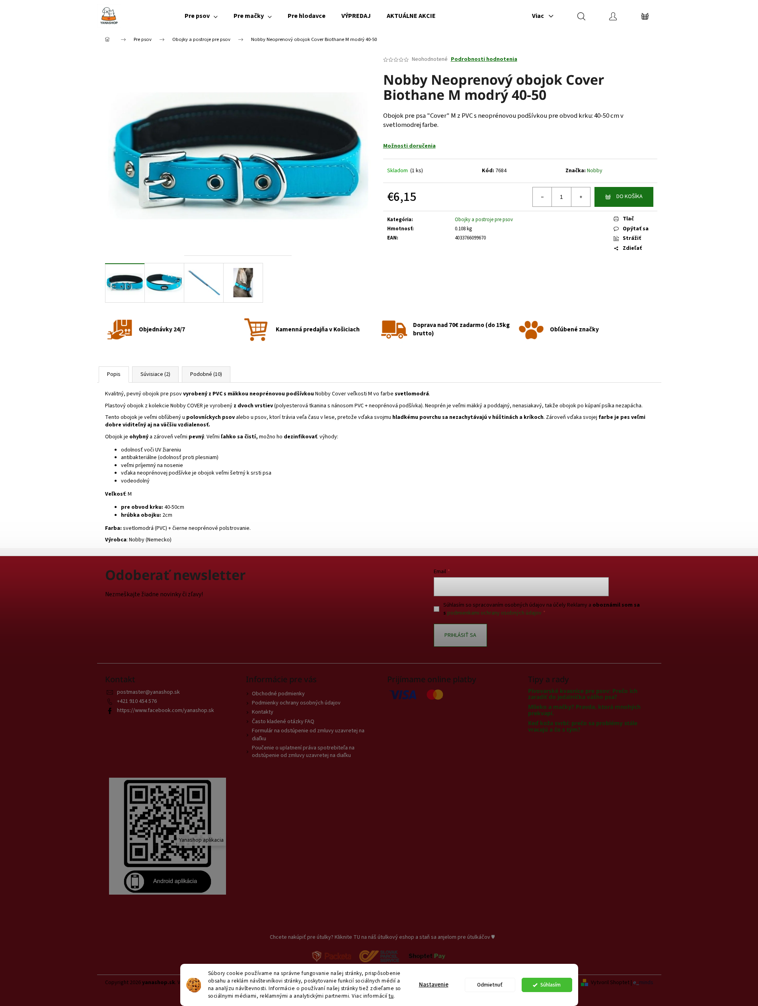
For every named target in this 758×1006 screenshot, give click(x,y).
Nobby (594, 171)
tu (391, 996)
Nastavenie (433, 985)
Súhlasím (550, 984)
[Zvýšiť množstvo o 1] (580, 196)
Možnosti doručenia (409, 146)
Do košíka (629, 196)
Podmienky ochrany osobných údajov (296, 703)
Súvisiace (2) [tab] (155, 374)
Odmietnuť (490, 984)
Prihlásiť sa (460, 635)
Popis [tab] (114, 374)
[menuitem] (201, 16)
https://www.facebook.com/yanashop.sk (165, 710)
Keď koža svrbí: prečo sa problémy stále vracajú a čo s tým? (582, 726)
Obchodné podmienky (278, 694)
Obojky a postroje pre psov (484, 219)
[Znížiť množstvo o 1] (542, 196)
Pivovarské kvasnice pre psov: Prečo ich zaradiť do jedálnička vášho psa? (582, 694)
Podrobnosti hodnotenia (484, 59)
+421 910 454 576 (137, 701)
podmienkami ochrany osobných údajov (494, 613)
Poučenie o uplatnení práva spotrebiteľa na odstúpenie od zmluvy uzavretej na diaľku (303, 751)
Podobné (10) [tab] (206, 374)
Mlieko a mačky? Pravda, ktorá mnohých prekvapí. (584, 710)
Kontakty (262, 712)
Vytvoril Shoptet (610, 983)
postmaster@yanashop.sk (148, 692)
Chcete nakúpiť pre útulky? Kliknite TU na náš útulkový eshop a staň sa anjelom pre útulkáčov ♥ (382, 937)
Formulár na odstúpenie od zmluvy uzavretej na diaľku (308, 734)
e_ (636, 983)
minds (646, 983)
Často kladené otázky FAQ (283, 722)
